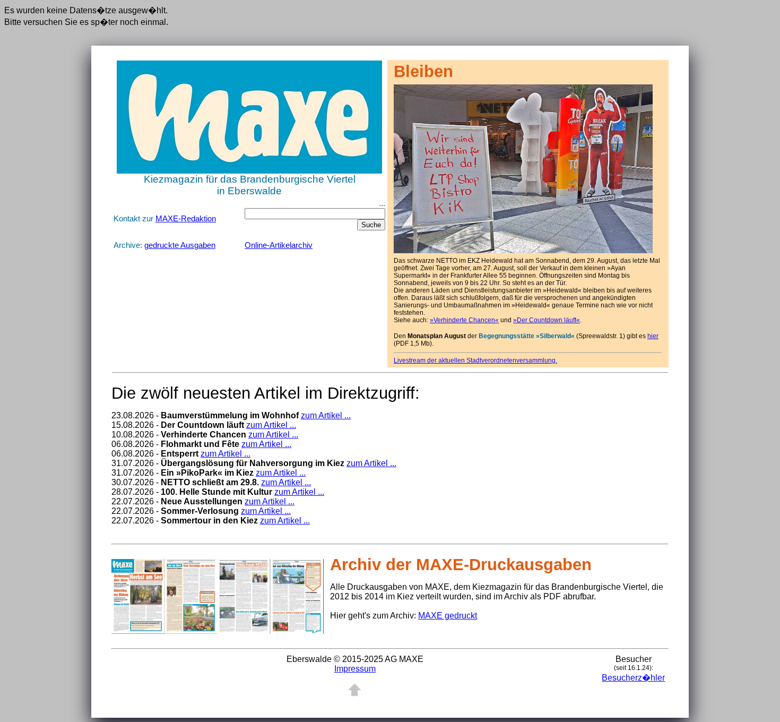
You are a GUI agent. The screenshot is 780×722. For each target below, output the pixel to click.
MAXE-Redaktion (185, 218)
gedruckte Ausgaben (179, 245)
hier (652, 336)
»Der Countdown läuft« (546, 320)
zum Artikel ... (326, 415)
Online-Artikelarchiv (279, 245)
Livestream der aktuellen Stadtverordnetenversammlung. (475, 360)
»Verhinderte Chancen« (464, 320)
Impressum (355, 668)
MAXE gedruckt (447, 615)
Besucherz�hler (633, 677)
